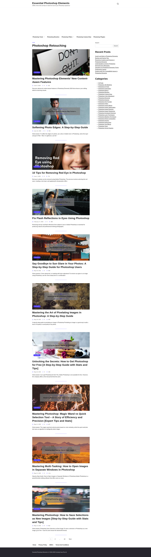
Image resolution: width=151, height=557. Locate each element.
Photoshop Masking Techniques (107, 117)
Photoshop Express (103, 100)
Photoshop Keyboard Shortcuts (107, 113)
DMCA (51, 545)
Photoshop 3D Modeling (105, 85)
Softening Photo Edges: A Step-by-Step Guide (60, 127)
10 (64, 539)
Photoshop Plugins (99, 37)
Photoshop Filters (67, 37)
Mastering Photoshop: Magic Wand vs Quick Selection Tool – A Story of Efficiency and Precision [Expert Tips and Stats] (59, 417)
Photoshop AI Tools (103, 86)
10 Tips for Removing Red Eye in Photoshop (59, 172)
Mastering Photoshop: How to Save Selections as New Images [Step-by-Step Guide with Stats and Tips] (60, 519)
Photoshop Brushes (53, 37)
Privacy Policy (43, 545)
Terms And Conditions (62, 545)
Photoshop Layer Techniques (106, 115)
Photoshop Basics (103, 90)
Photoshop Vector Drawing (105, 128)
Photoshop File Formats (105, 101)
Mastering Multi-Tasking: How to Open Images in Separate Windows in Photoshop (60, 468)
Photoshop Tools (38, 37)
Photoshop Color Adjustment (106, 96)
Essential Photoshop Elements (50, 3)
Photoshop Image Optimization (106, 107)
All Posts (100, 83)
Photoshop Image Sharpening (106, 111)
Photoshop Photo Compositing (106, 118)
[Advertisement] (75, 21)
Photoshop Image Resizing (105, 109)
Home (34, 545)
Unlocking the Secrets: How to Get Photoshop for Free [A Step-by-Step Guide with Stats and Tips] (60, 365)
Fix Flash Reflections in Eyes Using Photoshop (60, 218)
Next (70, 539)
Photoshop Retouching (104, 122)
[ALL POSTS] (61, 74)
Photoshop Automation (104, 88)
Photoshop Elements (104, 98)
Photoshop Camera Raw (84, 37)
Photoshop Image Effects (105, 105)
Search (97, 42)
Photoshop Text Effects (104, 124)
